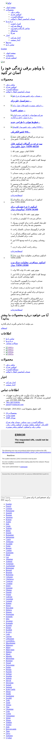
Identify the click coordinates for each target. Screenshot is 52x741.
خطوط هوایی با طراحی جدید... (25, 122)
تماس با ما (10, 45)
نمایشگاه (14, 31)
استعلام (19, 195)
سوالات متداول (12, 343)
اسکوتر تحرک (16, 14)
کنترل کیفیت (16, 24)
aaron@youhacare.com (14, 404)
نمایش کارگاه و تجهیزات (20, 28)
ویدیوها (8, 42)
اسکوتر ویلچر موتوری (14, 427)
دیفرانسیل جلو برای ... (21, 100)
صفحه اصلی (11, 7)
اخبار (8, 35)
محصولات (10, 10)
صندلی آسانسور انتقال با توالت (23, 19)
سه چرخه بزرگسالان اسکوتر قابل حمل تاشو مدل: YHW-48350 (26, 145)
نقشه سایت (10, 415)
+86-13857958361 (13, 402)
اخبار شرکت (16, 38)
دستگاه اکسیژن (17, 17)
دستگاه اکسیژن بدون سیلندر (32, 422)
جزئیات (13, 195)
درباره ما (9, 21)
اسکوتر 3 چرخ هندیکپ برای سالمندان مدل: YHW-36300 (24, 208)
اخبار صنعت (15, 40)
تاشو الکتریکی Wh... (20, 132)
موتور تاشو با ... (18, 110)
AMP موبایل (10, 418)
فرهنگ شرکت (16, 26)
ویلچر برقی (15, 12)
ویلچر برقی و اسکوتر (32, 427)
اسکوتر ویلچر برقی (13, 425)
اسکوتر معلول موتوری (31, 425)
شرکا (13, 33)
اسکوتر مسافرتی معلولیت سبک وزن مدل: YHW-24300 (28, 263)
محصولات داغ (11, 413)
